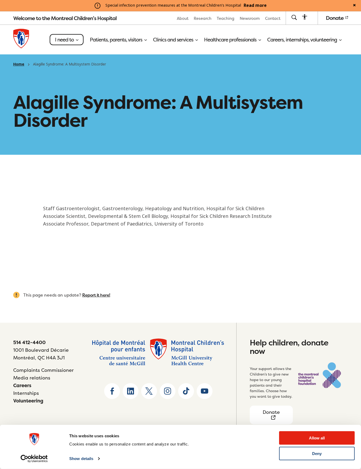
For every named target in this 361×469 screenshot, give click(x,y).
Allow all (317, 438)
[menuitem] (182, 18)
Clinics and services (173, 40)
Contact (272, 18)
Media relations (31, 377)
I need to (65, 39)
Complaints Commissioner (43, 370)
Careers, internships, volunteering (302, 40)
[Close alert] (354, 5)
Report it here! (96, 295)
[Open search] (294, 18)
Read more (255, 5)
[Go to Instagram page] (167, 391)
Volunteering (28, 400)
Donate (335, 17)
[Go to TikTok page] (186, 391)
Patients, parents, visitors (116, 40)
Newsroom (250, 18)
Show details (81, 458)
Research (202, 18)
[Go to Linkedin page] (130, 391)
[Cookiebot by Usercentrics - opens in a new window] (34, 459)
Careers (22, 385)
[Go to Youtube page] (204, 391)
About (182, 18)
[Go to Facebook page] (112, 391)
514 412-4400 (29, 342)
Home (18, 64)
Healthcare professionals (230, 40)
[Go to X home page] (149, 391)
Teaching (225, 18)
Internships (26, 393)
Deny (317, 453)
